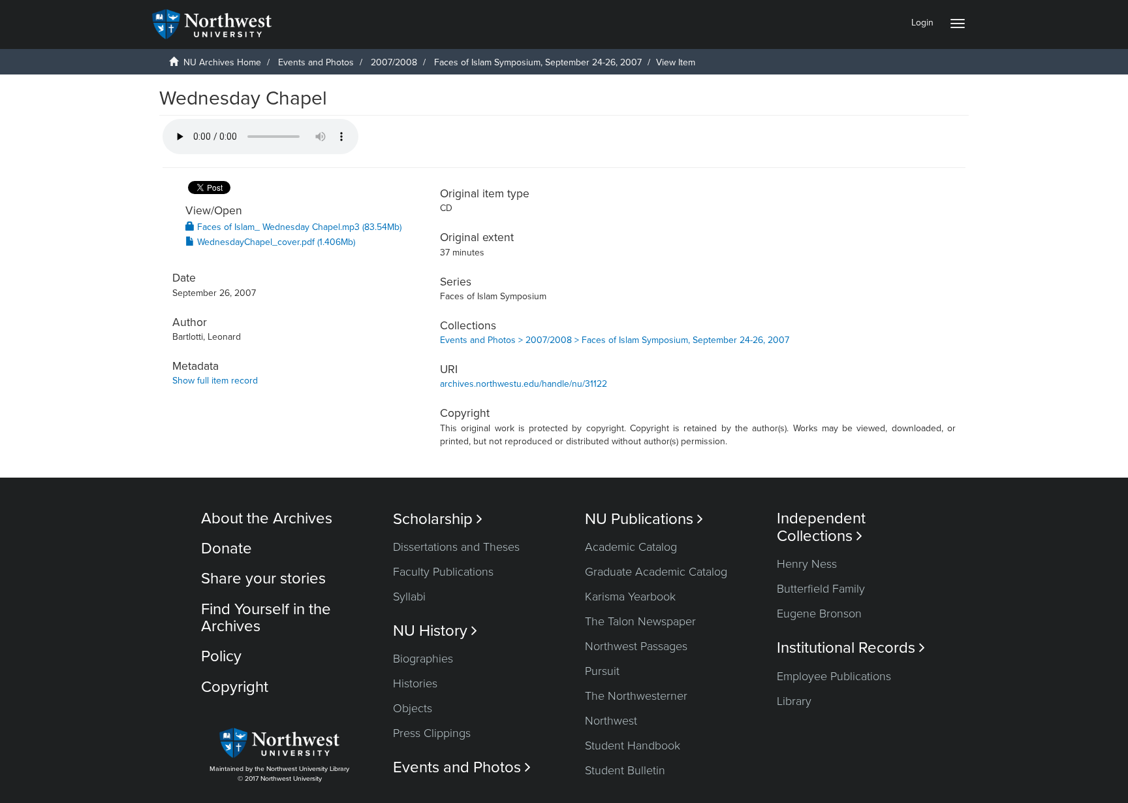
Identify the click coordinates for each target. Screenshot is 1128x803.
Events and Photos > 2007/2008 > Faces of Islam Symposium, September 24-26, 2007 (614, 340)
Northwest (611, 720)
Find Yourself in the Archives (266, 618)
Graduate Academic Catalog (656, 572)
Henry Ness (807, 564)
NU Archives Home (222, 62)
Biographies (423, 658)
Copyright (234, 687)
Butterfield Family (821, 589)
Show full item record (215, 380)
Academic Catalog (631, 547)
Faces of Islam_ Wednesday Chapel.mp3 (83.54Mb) (298, 227)
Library (794, 701)
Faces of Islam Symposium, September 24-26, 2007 (538, 62)
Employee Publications (834, 676)
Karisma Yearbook (630, 596)
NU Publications (644, 519)
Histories (415, 683)
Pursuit (602, 671)
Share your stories (263, 578)
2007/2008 (394, 62)
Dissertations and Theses (456, 547)
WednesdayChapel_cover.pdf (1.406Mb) (275, 242)
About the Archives (266, 518)
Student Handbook (632, 745)
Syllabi (409, 596)
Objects (412, 708)
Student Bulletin (625, 770)
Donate (226, 548)
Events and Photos (316, 62)
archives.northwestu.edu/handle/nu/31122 (523, 383)
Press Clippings (432, 733)
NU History (435, 630)
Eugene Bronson (819, 613)
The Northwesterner (636, 696)
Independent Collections (821, 527)
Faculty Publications (443, 572)
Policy (221, 656)
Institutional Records (851, 647)
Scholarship (437, 519)
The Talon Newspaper (640, 621)
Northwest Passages (636, 646)
